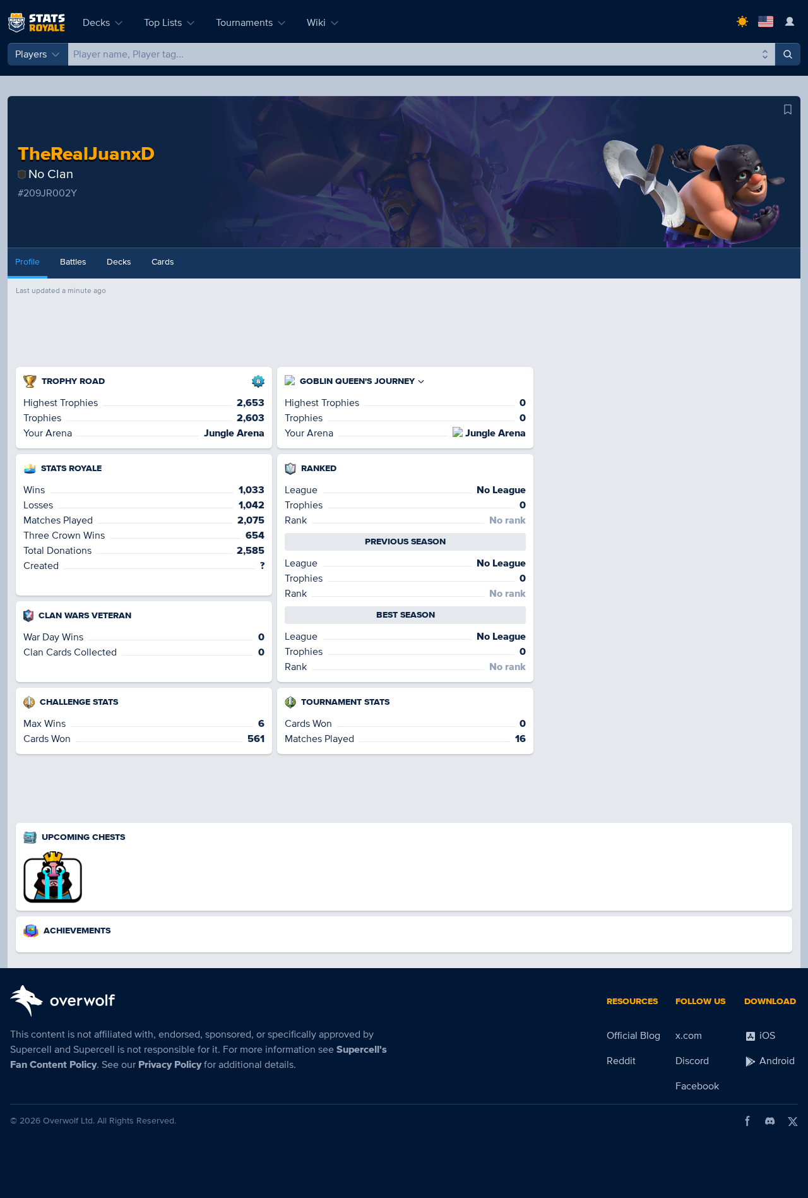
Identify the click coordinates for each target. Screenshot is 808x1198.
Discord (692, 1061)
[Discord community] (770, 1121)
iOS (766, 1035)
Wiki (316, 22)
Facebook (697, 1086)
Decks (96, 22)
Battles (73, 261)
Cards (163, 261)
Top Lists (163, 22)
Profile (27, 261)
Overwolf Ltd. (69, 1120)
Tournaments (244, 22)
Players (31, 54)
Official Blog (633, 1035)
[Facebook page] (747, 1121)
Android (776, 1061)
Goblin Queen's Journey (357, 381)
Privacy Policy (169, 1064)
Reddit (621, 1061)
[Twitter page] (793, 1121)
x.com (688, 1035)
